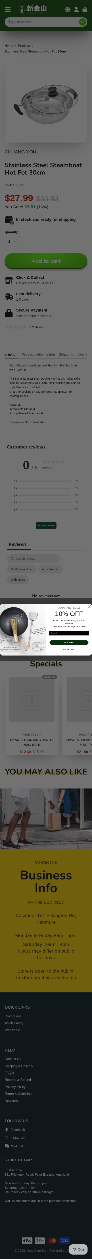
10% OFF (69, 643)
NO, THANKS (69, 649)
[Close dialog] (89, 606)
